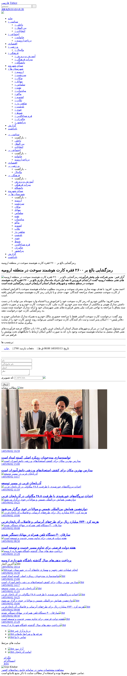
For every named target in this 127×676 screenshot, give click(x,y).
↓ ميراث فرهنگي (24, 59)
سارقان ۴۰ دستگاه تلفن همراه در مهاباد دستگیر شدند (30, 611)
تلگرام (7, 657)
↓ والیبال (19, 50)
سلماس (19, 213)
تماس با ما (20, 637)
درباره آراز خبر (22, 630)
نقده (17, 216)
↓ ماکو (18, 94)
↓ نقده (18, 87)
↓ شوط (18, 112)
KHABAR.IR (12, 9)
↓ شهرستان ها (15, 68)
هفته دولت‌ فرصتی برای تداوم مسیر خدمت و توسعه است (32, 617)
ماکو (17, 222)
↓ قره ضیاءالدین (23, 116)
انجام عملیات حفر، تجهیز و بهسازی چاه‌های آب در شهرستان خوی (39, 568)
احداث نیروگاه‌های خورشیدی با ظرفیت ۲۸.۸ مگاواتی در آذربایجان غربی (40, 593)
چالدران (19, 247)
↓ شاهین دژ (21, 103)
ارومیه (18, 200)
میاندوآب (19, 219)
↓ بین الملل (20, 27)
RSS (6, 663)
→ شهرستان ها (16, 194)
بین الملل (19, 143)
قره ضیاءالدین (22, 244)
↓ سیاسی (13, 21)
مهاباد (18, 209)
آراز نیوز (18, 648)
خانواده (18, 156)
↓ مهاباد (19, 81)
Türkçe (13, 2)
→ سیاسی (13, 134)
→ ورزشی (14, 165)
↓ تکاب (18, 100)
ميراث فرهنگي (23, 184)
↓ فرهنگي (13, 53)
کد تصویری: (8, 377)
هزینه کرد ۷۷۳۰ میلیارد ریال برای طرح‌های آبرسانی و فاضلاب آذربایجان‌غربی (42, 605)
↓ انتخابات (20, 31)
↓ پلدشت (19, 106)
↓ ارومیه (19, 72)
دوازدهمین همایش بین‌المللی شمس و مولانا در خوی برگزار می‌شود (37, 599)
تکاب (17, 228)
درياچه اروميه (22, 159)
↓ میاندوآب (20, 90)
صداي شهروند (15, 65)
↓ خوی (18, 109)
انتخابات (19, 147)
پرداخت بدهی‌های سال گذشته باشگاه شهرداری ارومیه (30, 623)
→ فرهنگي (14, 175)
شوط (18, 241)
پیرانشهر (19, 250)
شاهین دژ (20, 232)
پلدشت (18, 235)
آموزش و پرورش (24, 181)
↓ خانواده (19, 37)
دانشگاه (19, 187)
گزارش (12, 125)
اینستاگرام (9, 660)
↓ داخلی (19, 24)
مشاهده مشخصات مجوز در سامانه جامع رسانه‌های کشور (32, 670)
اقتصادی (12, 43)
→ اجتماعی (14, 150)
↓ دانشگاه (20, 62)
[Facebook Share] (8, 354)
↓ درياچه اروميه (23, 40)
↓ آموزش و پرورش (25, 56)
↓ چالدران (20, 119)
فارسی (5, 2)
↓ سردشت (20, 75)
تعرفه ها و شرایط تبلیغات (28, 634)
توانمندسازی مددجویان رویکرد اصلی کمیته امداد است (30, 574)
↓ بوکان (19, 78)
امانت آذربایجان (22, 651)
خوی (17, 238)
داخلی (18, 140)
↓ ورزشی (13, 46)
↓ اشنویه (19, 97)
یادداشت (12, 128)
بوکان (18, 206)
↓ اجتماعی (13, 34)
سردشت (19, 203)
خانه (10, 18)
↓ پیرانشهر (20, 122)
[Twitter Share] (2, 354)
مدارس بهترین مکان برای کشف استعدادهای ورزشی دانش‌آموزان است (39, 581)
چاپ (7, 348)
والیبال (18, 172)
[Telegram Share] (10, 354)
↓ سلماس (20, 84)
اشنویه (18, 225)
